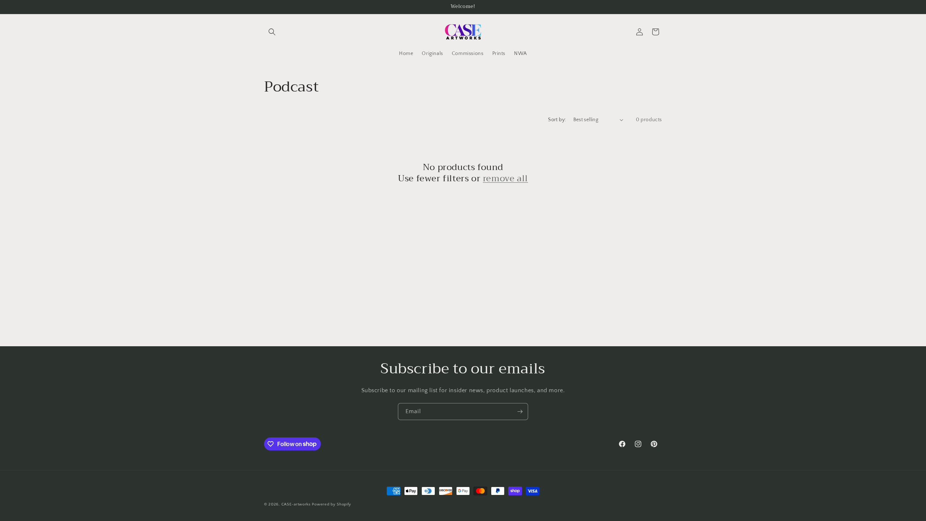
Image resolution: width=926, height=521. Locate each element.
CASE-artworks (296, 504)
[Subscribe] (520, 411)
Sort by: (557, 120)
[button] (272, 32)
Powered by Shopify (331, 504)
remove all (505, 178)
